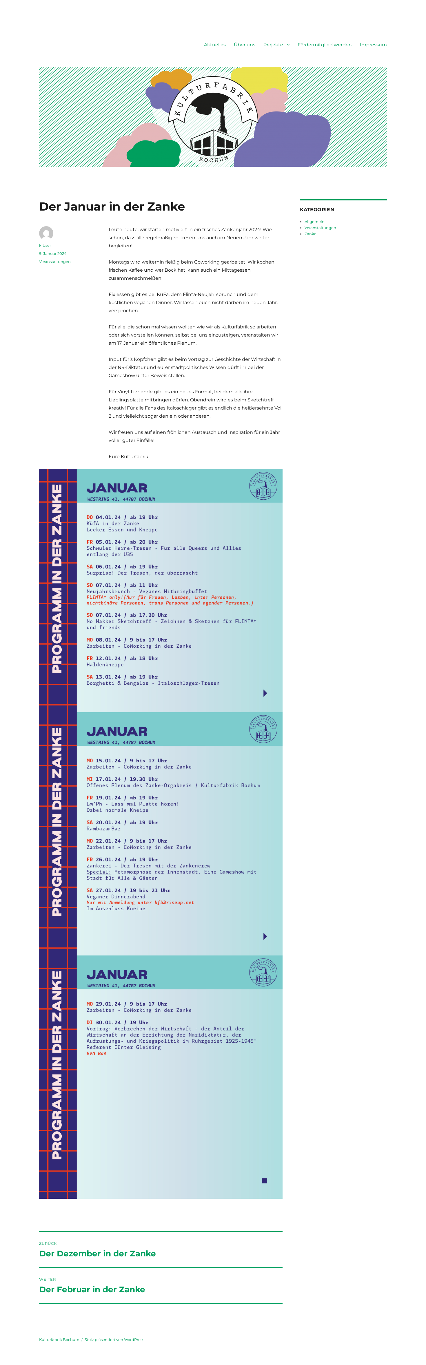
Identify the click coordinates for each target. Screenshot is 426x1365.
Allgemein (315, 221)
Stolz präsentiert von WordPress (114, 1339)
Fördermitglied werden (325, 44)
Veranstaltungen (55, 261)
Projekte (273, 44)
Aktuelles (215, 44)
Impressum (373, 44)
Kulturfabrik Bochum (59, 1339)
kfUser (45, 245)
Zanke (310, 233)
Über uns (244, 44)
